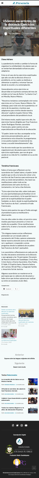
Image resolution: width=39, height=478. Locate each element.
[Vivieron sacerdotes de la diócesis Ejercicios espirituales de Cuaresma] (26, 313)
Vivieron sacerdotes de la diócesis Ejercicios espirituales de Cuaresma (26, 320)
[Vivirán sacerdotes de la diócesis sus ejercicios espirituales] (10, 318)
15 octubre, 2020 (28, 33)
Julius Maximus (16, 33)
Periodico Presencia (10, 384)
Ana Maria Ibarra (9, 394)
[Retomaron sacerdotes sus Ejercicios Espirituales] (9, 333)
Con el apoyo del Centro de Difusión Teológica (19, 474)
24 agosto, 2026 (20, 384)
